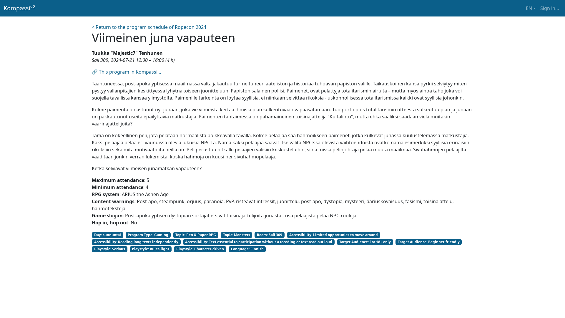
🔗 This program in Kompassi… (126, 72)
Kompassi (19, 8)
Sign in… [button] (549, 8)
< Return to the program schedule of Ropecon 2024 (149, 27)
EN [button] (529, 8)
